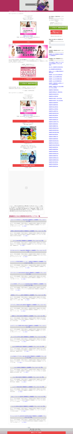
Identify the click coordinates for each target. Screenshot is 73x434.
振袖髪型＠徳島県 (53, 123)
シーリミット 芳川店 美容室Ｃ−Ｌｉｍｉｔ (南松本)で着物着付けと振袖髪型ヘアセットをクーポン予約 (28, 262)
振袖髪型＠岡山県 (53, 115)
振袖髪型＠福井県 (53, 147)
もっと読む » (25, 235)
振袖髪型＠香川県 (53, 162)
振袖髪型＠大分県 (53, 96)
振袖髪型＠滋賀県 (53, 138)
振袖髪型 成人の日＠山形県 (55, 74)
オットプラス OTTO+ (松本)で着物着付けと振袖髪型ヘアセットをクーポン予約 (28, 336)
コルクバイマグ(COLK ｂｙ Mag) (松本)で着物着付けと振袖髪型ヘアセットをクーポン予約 (28, 220)
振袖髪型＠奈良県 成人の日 (55, 100)
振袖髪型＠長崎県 (53, 155)
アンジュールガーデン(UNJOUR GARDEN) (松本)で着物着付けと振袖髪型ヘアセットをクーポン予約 (28, 416)
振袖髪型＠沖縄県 (53, 136)
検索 (50, 47)
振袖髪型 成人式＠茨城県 (55, 78)
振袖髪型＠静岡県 (53, 159)
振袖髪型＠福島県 (53, 149)
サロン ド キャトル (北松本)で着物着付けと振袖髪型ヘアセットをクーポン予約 (28, 396)
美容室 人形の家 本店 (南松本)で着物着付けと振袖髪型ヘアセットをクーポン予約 (28, 230)
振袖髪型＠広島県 (53, 121)
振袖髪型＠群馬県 (53, 153)
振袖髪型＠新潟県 (53, 130)
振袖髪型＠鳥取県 (53, 166)
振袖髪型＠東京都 (53, 132)
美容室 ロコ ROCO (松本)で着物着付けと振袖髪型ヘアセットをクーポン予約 (28, 315)
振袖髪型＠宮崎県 (53, 104)
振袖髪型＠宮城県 (53, 102)
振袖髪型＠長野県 (53, 157)
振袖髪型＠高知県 (53, 164)
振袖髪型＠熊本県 (53, 140)
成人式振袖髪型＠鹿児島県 (55, 69)
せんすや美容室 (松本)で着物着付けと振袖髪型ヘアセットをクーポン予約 (28, 346)
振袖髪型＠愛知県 (53, 128)
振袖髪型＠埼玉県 (53, 94)
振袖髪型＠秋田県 (53, 151)
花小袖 (14, 212)
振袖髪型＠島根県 (53, 119)
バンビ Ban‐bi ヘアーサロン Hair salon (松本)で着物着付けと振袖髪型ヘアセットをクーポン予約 (28, 357)
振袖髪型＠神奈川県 (54, 145)
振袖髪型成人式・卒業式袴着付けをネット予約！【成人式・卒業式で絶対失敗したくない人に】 (22, 11)
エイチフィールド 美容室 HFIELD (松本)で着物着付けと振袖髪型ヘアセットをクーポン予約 (28, 326)
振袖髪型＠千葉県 (53, 89)
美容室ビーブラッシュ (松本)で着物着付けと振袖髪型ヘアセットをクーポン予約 (28, 295)
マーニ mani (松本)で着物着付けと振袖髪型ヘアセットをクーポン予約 (28, 240)
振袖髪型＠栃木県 (53, 134)
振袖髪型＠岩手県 (53, 117)
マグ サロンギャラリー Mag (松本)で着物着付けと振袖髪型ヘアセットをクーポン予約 (28, 251)
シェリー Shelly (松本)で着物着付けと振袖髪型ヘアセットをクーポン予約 (28, 386)
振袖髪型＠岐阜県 (53, 113)
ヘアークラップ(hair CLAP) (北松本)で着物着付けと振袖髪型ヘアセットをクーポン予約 (28, 305)
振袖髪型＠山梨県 (53, 111)
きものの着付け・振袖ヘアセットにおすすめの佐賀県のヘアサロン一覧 (56, 63)
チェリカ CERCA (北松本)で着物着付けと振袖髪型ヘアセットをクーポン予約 (28, 406)
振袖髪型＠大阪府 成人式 (55, 98)
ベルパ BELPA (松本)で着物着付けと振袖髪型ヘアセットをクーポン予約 (28, 377)
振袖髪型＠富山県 (53, 106)
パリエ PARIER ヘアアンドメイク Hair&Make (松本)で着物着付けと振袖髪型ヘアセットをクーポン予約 (28, 284)
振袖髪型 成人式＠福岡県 (55, 76)
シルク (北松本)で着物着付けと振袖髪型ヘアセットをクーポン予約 (28, 367)
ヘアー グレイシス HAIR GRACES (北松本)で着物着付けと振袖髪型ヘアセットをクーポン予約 (28, 273)
